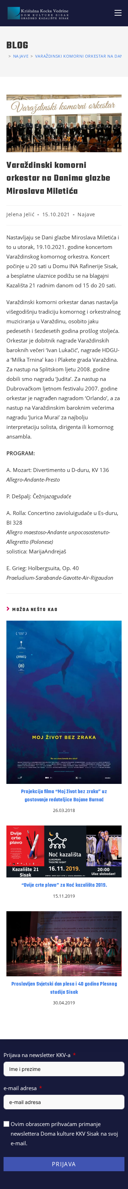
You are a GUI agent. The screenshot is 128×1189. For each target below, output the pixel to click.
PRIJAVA (64, 1164)
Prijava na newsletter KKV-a (37, 1054)
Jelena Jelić (20, 214)
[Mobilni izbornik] (118, 13)
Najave (86, 214)
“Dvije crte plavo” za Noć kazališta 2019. (64, 886)
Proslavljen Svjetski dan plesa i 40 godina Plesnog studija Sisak (64, 988)
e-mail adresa (20, 1088)
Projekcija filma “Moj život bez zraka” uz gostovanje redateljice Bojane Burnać (64, 796)
